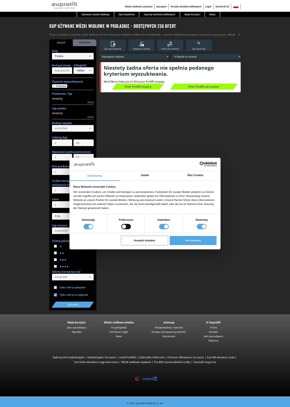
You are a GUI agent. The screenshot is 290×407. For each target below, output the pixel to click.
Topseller (76, 331)
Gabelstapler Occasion (102, 357)
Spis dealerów (127, 14)
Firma (213, 327)
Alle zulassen (193, 240)
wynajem (161, 6)
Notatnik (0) (222, 6)
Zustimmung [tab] (94, 175)
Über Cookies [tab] (195, 175)
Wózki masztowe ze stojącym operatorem (200, 35)
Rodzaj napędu (62, 123)
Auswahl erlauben (144, 240)
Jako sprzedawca (76, 327)
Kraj (55, 51)
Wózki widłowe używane (139, 6)
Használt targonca (204, 362)
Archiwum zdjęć (119, 331)
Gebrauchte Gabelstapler (69, 357)
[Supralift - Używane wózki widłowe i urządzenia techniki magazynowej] (63, 4)
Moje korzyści (192, 14)
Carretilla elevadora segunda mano (96, 362)
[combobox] (73, 56)
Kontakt (213, 331)
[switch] (126, 226)
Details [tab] (145, 175)
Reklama (213, 340)
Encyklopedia (119, 327)
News (212, 14)
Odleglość (80, 65)
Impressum (168, 336)
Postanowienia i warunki (169, 327)
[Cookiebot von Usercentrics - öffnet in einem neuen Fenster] (202, 164)
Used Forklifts (127, 357)
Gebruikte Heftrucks (152, 357)
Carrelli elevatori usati (221, 357)
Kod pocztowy (61, 65)
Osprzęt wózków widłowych (159, 14)
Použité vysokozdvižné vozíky (172, 362)
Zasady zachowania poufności (169, 331)
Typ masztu (59, 225)
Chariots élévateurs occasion (185, 357)
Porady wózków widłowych (186, 6)
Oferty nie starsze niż (66, 272)
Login (208, 6)
